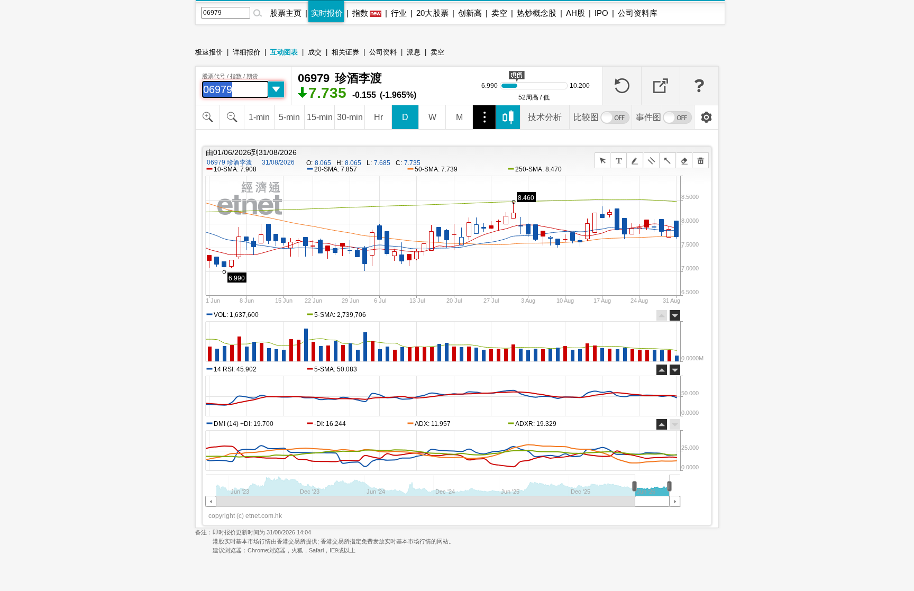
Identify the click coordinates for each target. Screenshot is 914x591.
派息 (414, 52)
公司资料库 (637, 12)
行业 (399, 12)
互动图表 (284, 52)
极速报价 (209, 52)
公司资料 (383, 52)
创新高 (470, 12)
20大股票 (432, 12)
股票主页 (285, 12)
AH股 (575, 12)
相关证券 (345, 52)
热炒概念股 (536, 12)
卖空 (499, 12)
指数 (360, 12)
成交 (315, 52)
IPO (601, 12)
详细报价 (246, 52)
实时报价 (327, 12)
